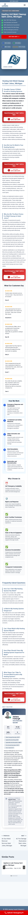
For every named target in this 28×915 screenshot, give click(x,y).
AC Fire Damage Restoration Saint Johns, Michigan (21, 840)
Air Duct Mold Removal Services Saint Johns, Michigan (7, 840)
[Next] (24, 867)
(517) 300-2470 (14, 1)
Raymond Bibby (9, 868)
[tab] (12, 875)
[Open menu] (24, 5)
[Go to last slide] (4, 867)
